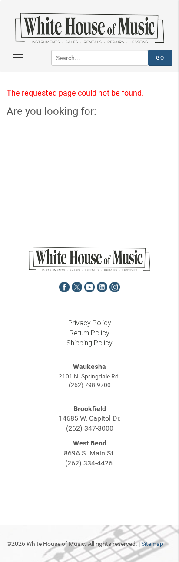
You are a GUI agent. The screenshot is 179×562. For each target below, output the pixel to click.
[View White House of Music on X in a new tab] (77, 286)
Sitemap (152, 543)
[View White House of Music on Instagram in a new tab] (114, 286)
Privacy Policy (89, 323)
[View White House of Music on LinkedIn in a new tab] (102, 286)
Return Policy (89, 333)
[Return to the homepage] (89, 28)
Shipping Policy (89, 343)
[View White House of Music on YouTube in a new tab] (89, 286)
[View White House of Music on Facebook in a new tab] (64, 286)
